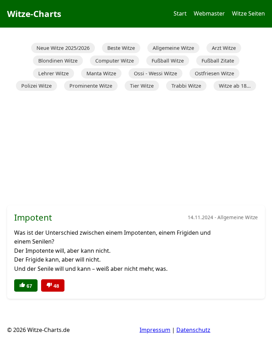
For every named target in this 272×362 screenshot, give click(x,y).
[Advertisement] (136, 148)
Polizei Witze (36, 85)
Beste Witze (121, 48)
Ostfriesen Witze (214, 73)
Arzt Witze (224, 48)
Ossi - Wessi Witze (155, 73)
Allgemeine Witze (173, 48)
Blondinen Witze (58, 60)
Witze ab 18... (235, 85)
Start (180, 13)
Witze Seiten (248, 13)
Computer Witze (114, 60)
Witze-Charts (34, 13)
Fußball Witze (168, 60)
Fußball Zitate (218, 60)
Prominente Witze (90, 85)
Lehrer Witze (53, 73)
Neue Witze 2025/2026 (63, 48)
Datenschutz (193, 330)
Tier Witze (142, 85)
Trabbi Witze (186, 85)
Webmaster (209, 13)
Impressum (155, 330)
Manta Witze (101, 73)
